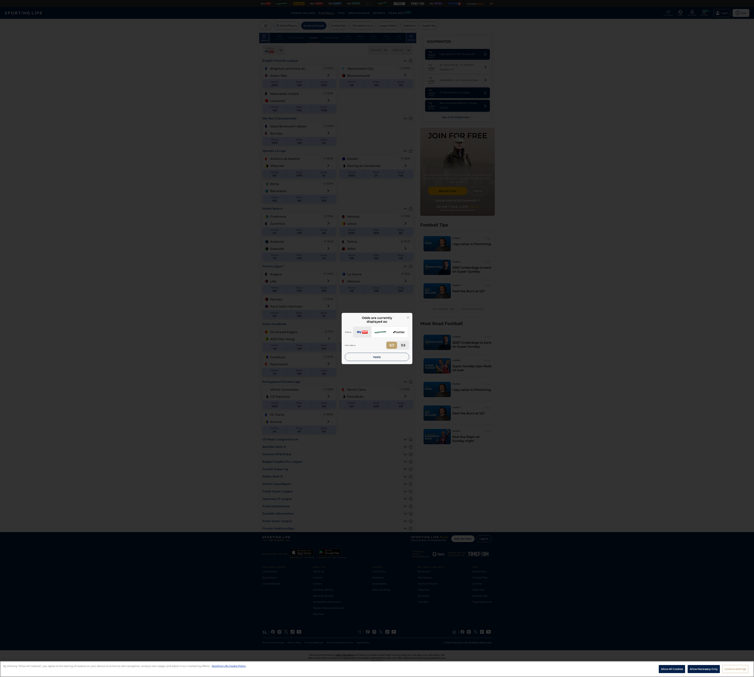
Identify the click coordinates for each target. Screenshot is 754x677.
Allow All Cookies (672, 668)
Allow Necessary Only (704, 668)
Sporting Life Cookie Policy (229, 666)
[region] (377, 669)
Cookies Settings (735, 668)
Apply (377, 356)
